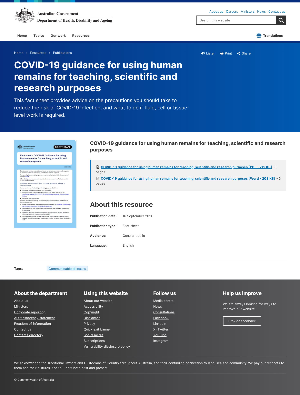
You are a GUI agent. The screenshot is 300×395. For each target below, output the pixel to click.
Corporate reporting (30, 312)
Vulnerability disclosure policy (107, 346)
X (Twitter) (161, 329)
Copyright (91, 312)
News (261, 11)
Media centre (163, 301)
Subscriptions (94, 341)
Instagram (161, 341)
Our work (58, 35)
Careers (232, 11)
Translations (273, 35)
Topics (38, 35)
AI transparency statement (34, 318)
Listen (210, 53)
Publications (62, 53)
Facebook (161, 318)
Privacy (89, 324)
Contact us (276, 11)
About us (216, 11)
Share (246, 53)
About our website (98, 301)
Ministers (247, 11)
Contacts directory (28, 335)
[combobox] (236, 20)
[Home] (63, 15)
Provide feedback (242, 321)
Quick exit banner (97, 329)
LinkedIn (159, 324)
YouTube (160, 335)
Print (228, 53)
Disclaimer (92, 318)
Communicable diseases (67, 269)
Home (22, 35)
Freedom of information (32, 324)
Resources (81, 35)
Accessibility (93, 306)
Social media (93, 335)
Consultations (163, 312)
